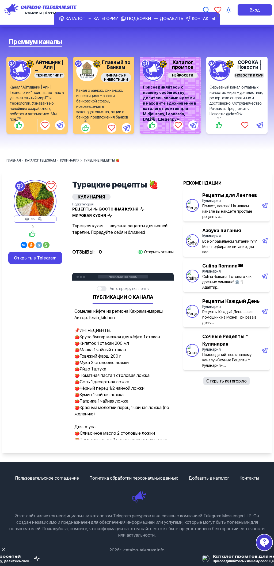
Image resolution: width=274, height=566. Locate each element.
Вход (255, 10)
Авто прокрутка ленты (129, 288)
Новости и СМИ (249, 75)
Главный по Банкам (116, 64)
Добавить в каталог (209, 478)
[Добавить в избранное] (45, 125)
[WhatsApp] (46, 245)
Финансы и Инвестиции (116, 77)
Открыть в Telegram (35, 258)
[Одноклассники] (31, 245)
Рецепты (82, 209)
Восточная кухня (118, 209)
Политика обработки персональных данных (134, 478)
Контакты (249, 478)
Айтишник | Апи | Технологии (49, 67)
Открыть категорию (226, 381)
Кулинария (211, 200)
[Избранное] (218, 10)
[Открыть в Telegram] (60, 125)
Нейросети (182, 75)
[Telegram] (39, 245)
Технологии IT (49, 75)
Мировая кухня (89, 215)
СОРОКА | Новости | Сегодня (249, 67)
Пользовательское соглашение (47, 478)
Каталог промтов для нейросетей (182, 69)
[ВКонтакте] (24, 245)
